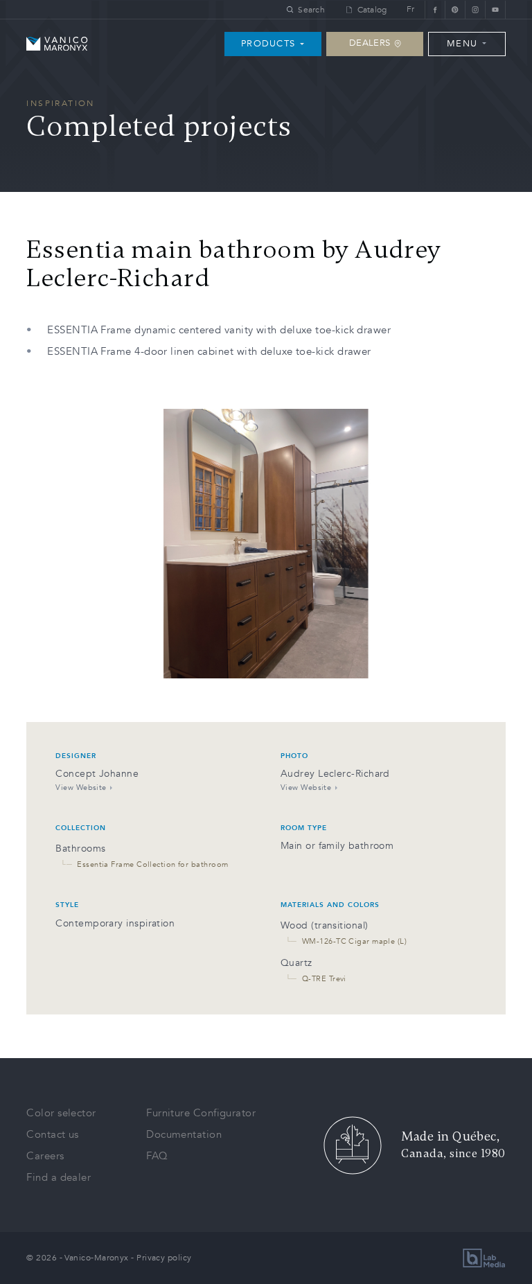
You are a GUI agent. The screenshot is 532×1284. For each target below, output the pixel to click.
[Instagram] (475, 9)
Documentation (184, 1134)
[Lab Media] (484, 1258)
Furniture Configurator (201, 1113)
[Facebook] (435, 9)
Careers (45, 1156)
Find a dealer (58, 1177)
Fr (411, 9)
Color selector (61, 1113)
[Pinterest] (455, 9)
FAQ (157, 1156)
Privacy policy (163, 1257)
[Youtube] (495, 9)
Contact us (52, 1134)
